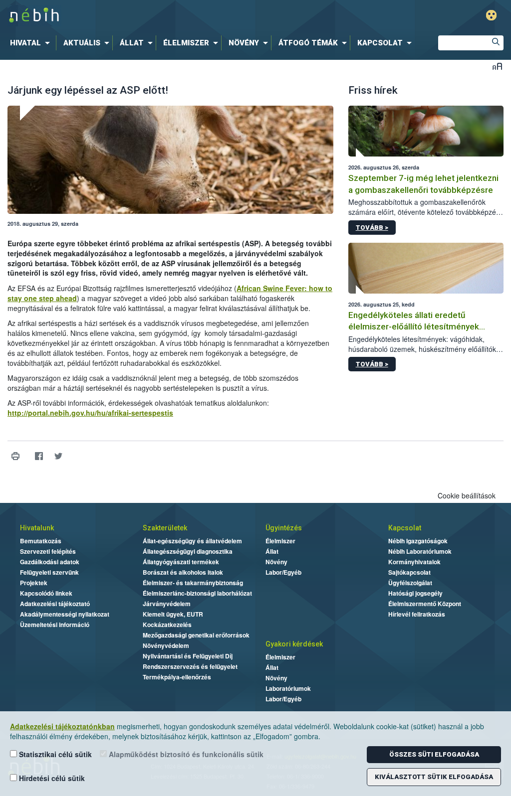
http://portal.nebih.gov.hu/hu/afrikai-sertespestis (90, 413)
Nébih (151, 15)
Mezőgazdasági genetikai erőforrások (196, 635)
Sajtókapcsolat (409, 572)
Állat (271, 551)
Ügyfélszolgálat (410, 582)
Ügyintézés (283, 528)
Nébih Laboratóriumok (420, 551)
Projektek (33, 582)
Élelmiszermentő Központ (424, 603)
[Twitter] (58, 456)
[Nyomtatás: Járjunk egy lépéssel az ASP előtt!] (15, 456)
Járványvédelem (167, 603)
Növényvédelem (166, 645)
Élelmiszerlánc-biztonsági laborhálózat (197, 593)
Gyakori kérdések (294, 644)
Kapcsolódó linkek (46, 593)
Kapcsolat (404, 528)
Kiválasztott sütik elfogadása (434, 777)
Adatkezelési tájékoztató (55, 603)
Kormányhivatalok (414, 561)
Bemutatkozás (40, 540)
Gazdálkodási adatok (49, 561)
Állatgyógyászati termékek (181, 561)
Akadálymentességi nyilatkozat (64, 614)
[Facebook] (38, 456)
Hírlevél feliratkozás (416, 614)
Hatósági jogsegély (415, 593)
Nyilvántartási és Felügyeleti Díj (188, 655)
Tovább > (372, 227)
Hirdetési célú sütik (51, 778)
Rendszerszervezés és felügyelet (190, 666)
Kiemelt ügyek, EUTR (173, 614)
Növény (276, 561)
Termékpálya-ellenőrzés (177, 676)
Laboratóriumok (288, 688)
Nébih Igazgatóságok (418, 540)
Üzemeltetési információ (54, 624)
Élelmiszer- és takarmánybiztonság (193, 582)
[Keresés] (496, 42)
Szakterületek (165, 528)
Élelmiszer (280, 540)
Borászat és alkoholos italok (183, 572)
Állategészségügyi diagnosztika (188, 551)
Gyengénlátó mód (491, 15)
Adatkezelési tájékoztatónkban (62, 726)
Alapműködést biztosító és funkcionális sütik (185, 754)
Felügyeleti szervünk (49, 572)
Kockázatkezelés (167, 624)
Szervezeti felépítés (48, 551)
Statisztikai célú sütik (54, 754)
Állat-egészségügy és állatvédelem (192, 540)
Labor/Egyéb (283, 572)
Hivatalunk (37, 528)
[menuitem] (31, 42)
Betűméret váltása (497, 66)
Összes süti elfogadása (434, 754)
